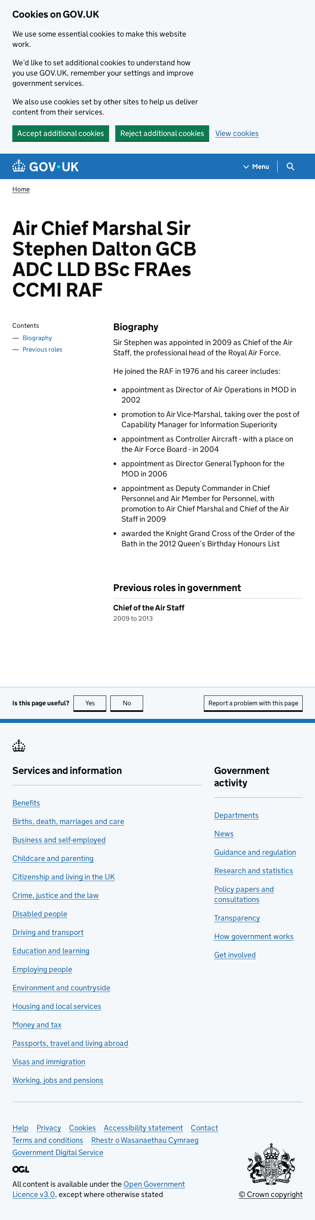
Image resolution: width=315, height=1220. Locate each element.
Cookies (82, 1128)
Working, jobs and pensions (57, 1080)
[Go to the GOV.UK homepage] (45, 166)
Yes (95, 703)
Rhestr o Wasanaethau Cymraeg (145, 1140)
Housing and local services (56, 1006)
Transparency (237, 918)
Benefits (26, 803)
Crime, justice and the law (55, 895)
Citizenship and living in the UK (63, 877)
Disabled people (39, 913)
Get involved (235, 955)
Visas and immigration (48, 1061)
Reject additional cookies (162, 133)
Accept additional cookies (60, 133)
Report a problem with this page (253, 703)
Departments (236, 815)
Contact (204, 1128)
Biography (37, 338)
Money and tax (37, 1024)
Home (21, 189)
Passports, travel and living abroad (70, 1043)
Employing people (42, 969)
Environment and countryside (61, 987)
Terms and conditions (47, 1140)
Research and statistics (253, 870)
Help (20, 1128)
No (133, 703)
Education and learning (50, 950)
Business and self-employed (59, 840)
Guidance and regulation (255, 852)
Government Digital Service (57, 1152)
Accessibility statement (143, 1128)
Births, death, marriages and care (68, 821)
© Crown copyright (271, 1194)
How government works (254, 936)
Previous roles (42, 349)
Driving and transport (48, 932)
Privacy (49, 1128)
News (224, 833)
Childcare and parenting (53, 858)
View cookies (237, 133)
